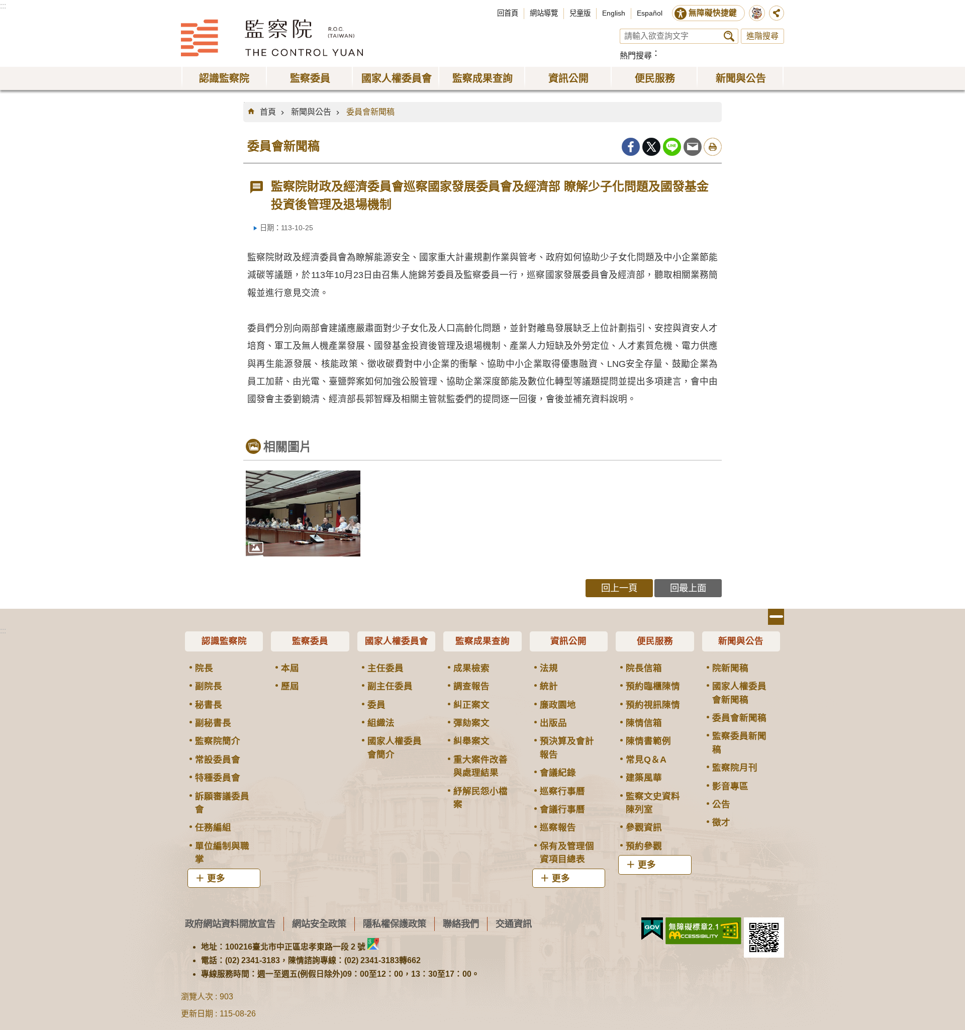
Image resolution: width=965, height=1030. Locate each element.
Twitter (651, 147)
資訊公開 (568, 641)
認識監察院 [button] (224, 78)
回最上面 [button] (688, 588)
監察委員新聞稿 (739, 742)
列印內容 (713, 147)
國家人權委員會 (396, 641)
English (613, 13)
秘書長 (208, 705)
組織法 (381, 723)
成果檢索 (471, 668)
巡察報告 (558, 827)
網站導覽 (544, 13)
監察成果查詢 (482, 641)
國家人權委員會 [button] (396, 78)
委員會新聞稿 (370, 112)
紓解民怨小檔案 (480, 797)
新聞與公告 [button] (741, 78)
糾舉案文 (471, 741)
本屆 (290, 668)
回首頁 (507, 13)
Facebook (631, 147)
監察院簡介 (217, 741)
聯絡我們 (461, 923)
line (672, 147)
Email (693, 147)
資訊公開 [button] (568, 78)
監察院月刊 (734, 768)
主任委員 (385, 668)
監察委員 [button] (310, 78)
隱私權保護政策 (394, 923)
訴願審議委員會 (222, 802)
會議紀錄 (558, 773)
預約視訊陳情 (653, 705)
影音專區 (730, 786)
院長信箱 (644, 668)
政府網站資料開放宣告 (230, 923)
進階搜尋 (762, 36)
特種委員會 (217, 778)
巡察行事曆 (562, 791)
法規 (549, 668)
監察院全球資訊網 (272, 38)
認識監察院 (224, 641)
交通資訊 (514, 923)
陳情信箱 (644, 723)
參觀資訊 (644, 827)
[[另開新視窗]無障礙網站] (703, 931)
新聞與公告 (311, 112)
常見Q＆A (646, 760)
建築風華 (644, 778)
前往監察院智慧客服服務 (757, 13)
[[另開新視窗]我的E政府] (652, 929)
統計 (549, 686)
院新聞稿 (730, 668)
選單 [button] (776, 617)
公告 (721, 804)
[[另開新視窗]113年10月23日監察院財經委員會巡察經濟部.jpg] (303, 513)
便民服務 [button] (655, 78)
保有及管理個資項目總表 (567, 852)
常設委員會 (217, 760)
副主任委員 (390, 686)
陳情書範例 (648, 741)
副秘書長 (213, 723)
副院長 (208, 686)
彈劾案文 (471, 723)
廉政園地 (558, 705)
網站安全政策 (319, 923)
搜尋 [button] (729, 36)
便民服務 (655, 641)
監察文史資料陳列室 (653, 802)
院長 (204, 668)
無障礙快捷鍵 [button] (713, 13)
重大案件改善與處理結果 (480, 766)
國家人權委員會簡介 (394, 747)
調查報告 (471, 686)
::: (3, 6)
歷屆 (290, 686)
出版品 (553, 723)
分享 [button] (776, 13)
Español (649, 13)
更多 (216, 878)
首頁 (268, 112)
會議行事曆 (562, 809)
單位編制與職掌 (222, 852)
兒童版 (580, 13)
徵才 (721, 822)
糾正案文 (471, 705)
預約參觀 (644, 846)
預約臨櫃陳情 (653, 686)
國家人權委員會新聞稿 (739, 692)
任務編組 (213, 827)
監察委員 (310, 641)
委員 (376, 705)
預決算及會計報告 (567, 747)
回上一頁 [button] (619, 588)
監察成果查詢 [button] (482, 78)
